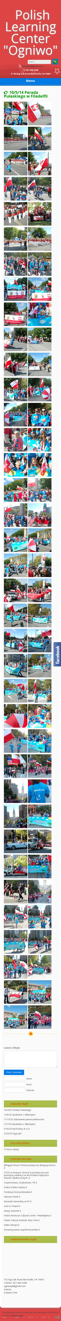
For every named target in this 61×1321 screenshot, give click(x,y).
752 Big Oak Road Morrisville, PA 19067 (24, 1279)
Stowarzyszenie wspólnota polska (21, 1229)
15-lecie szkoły (11, 1149)
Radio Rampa (11, 1224)
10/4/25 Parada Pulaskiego (17, 1109)
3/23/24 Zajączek (12, 1133)
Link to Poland (11, 1206)
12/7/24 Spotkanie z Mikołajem (20, 1124)
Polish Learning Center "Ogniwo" (30, 32)
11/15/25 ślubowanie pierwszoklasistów (24, 1119)
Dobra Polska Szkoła (14, 1187)
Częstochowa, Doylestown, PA (19, 1182)
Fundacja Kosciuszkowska (17, 1191)
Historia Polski (11, 1196)
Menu (30, 81)
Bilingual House (12, 1165)
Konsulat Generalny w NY (17, 1201)
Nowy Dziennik (11, 1210)
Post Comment (14, 1072)
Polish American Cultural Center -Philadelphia (26, 1215)
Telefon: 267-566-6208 (15, 1282)
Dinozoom (17, 1315)
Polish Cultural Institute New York (21, 1220)
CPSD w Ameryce (13, 1172)
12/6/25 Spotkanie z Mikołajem (20, 1114)
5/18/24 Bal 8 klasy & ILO (17, 1128)
